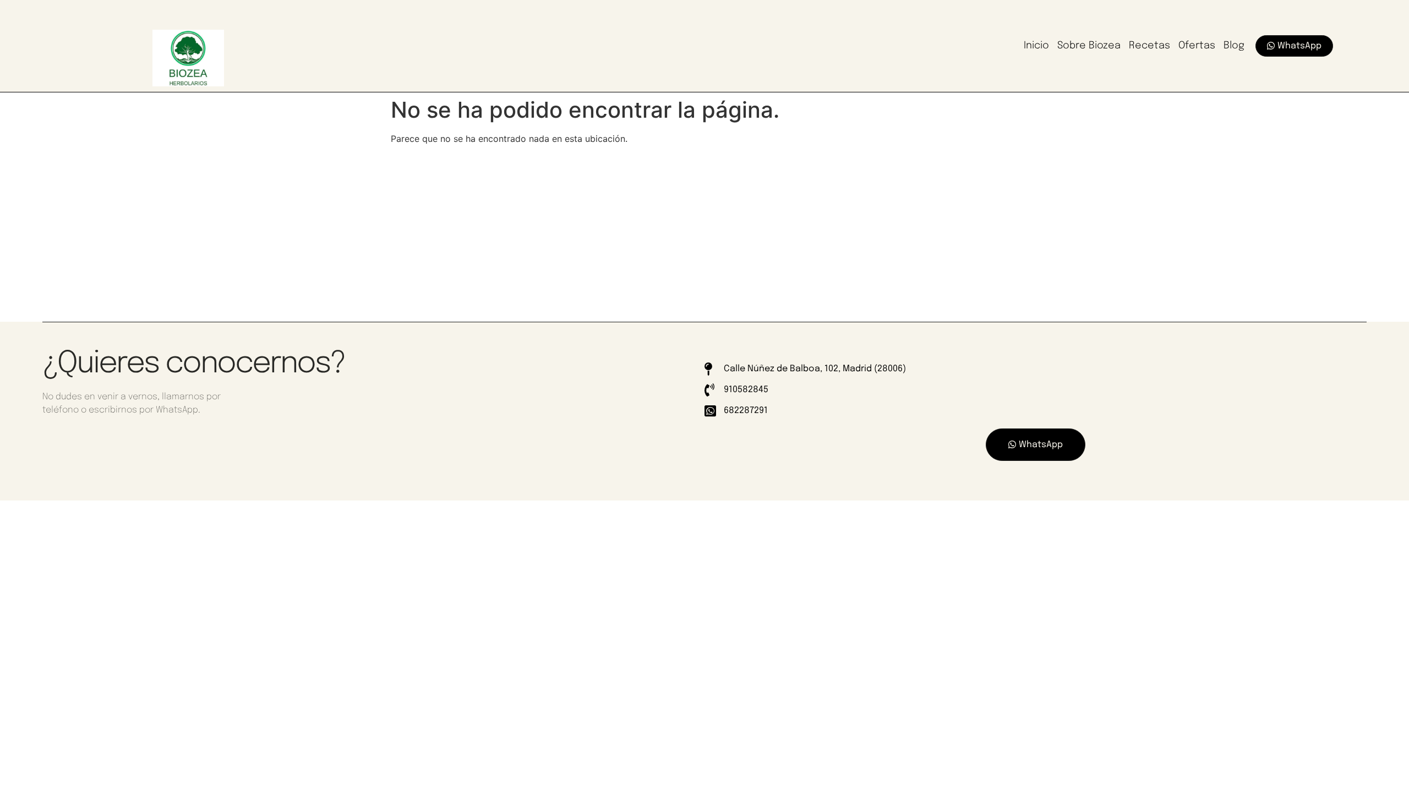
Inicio (1036, 46)
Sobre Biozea (1089, 46)
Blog (1234, 46)
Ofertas (1196, 46)
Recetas (1149, 46)
